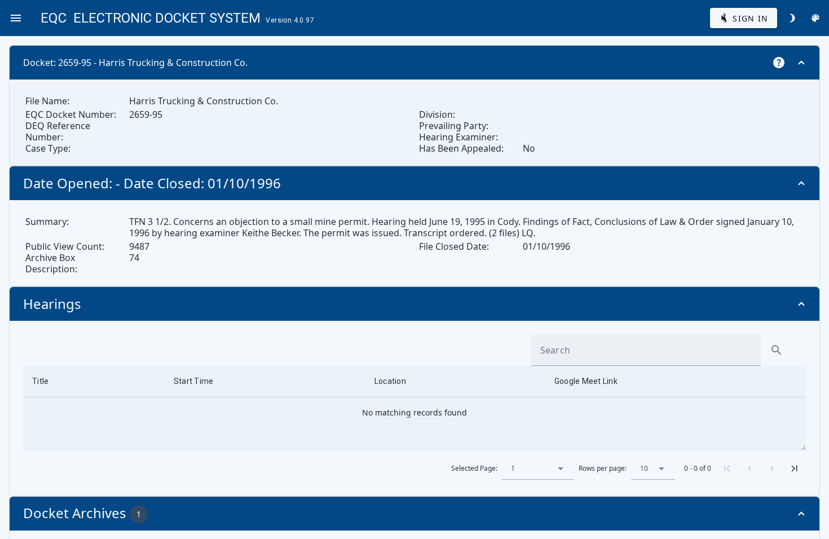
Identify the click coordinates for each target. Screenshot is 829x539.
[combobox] (538, 468)
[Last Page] (794, 468)
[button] (560, 468)
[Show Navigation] (15, 18)
